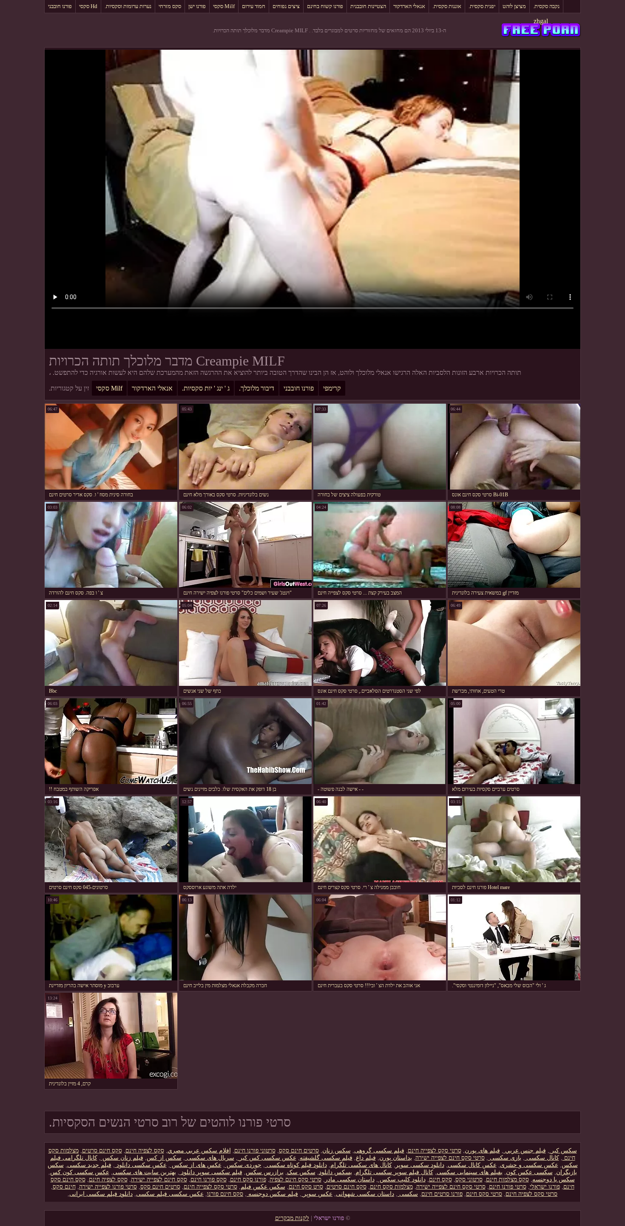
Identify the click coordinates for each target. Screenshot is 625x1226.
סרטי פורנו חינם (507, 1187)
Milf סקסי (224, 6)
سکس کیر (563, 1150)
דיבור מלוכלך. (256, 388)
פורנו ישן (197, 6)
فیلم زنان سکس (122, 1158)
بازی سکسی (504, 1158)
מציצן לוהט (514, 6)
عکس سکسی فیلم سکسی (170, 1194)
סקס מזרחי (170, 6)
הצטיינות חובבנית (368, 6)
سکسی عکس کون (529, 1172)
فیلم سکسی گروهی (379, 1150)
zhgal (541, 21)
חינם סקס (64, 1187)
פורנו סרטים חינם (442, 1194)
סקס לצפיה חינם (144, 1150)
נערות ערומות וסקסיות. (128, 6)
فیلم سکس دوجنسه (272, 1194)
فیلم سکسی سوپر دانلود (210, 1172)
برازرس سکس (265, 1172)
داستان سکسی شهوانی (365, 1194)
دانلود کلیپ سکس (402, 1179)
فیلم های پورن (482, 1150)
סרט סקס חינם (306, 1187)
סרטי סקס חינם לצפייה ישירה (450, 1158)
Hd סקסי (88, 6)
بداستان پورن (395, 1158)
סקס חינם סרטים (102, 1150)
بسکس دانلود (335, 1172)
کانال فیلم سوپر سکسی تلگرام (394, 1172)
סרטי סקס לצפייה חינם (434, 1150)
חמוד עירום (253, 6)
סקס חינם (440, 1179)
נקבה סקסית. (546, 6)
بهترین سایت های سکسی (144, 1172)
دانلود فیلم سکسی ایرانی (101, 1194)
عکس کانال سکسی (472, 1165)
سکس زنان (336, 1150)
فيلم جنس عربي (524, 1150)
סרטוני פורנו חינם (255, 1150)
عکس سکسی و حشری (529, 1165)
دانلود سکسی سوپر (419, 1165)
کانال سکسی (542, 1158)
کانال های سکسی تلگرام (361, 1165)
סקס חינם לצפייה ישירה (159, 1179)
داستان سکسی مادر (350, 1179)
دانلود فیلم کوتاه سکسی (296, 1165)
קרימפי (332, 388)
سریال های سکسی (209, 1158)
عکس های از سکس (196, 1165)
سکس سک (301, 1172)
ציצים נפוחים (286, 6)
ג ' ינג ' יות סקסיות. (206, 388)
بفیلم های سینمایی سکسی (470, 1172)
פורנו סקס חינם (248, 1179)
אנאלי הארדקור (409, 6)
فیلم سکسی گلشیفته (326, 1158)
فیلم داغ (366, 1158)
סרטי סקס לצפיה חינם (531, 1194)
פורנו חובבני (60, 6)
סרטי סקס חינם (484, 1194)
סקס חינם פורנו (225, 1194)
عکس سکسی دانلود (141, 1165)
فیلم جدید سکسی (89, 1165)
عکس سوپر (316, 1194)
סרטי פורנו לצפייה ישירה (108, 1187)
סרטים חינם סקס (299, 1150)
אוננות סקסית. (446, 6)
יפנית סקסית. (482, 6)
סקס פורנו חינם (208, 1179)
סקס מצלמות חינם (507, 1179)
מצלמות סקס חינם (391, 1187)
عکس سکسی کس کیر (267, 1158)
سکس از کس (164, 1158)
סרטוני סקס (469, 1179)
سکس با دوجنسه (553, 1179)
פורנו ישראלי (545, 1187)
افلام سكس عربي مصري (199, 1150)
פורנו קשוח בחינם (325, 6)
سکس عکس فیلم (263, 1187)
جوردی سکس (243, 1165)
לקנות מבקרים (292, 1218)
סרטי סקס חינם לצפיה (295, 1179)
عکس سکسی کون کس (79, 1172)
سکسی (408, 1194)
